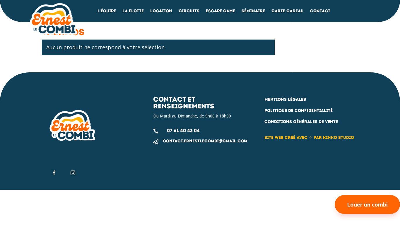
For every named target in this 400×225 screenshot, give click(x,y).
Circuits (189, 11)
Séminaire (253, 11)
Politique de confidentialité (298, 110)
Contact (320, 11)
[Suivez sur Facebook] (54, 173)
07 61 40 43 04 (183, 130)
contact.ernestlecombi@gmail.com (205, 141)
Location (161, 11)
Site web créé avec (285, 137)
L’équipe (107, 11)
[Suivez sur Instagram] (73, 173)
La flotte (133, 11)
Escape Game (220, 11)
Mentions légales (285, 99)
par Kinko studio (334, 137)
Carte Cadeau (287, 11)
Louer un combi (367, 204)
